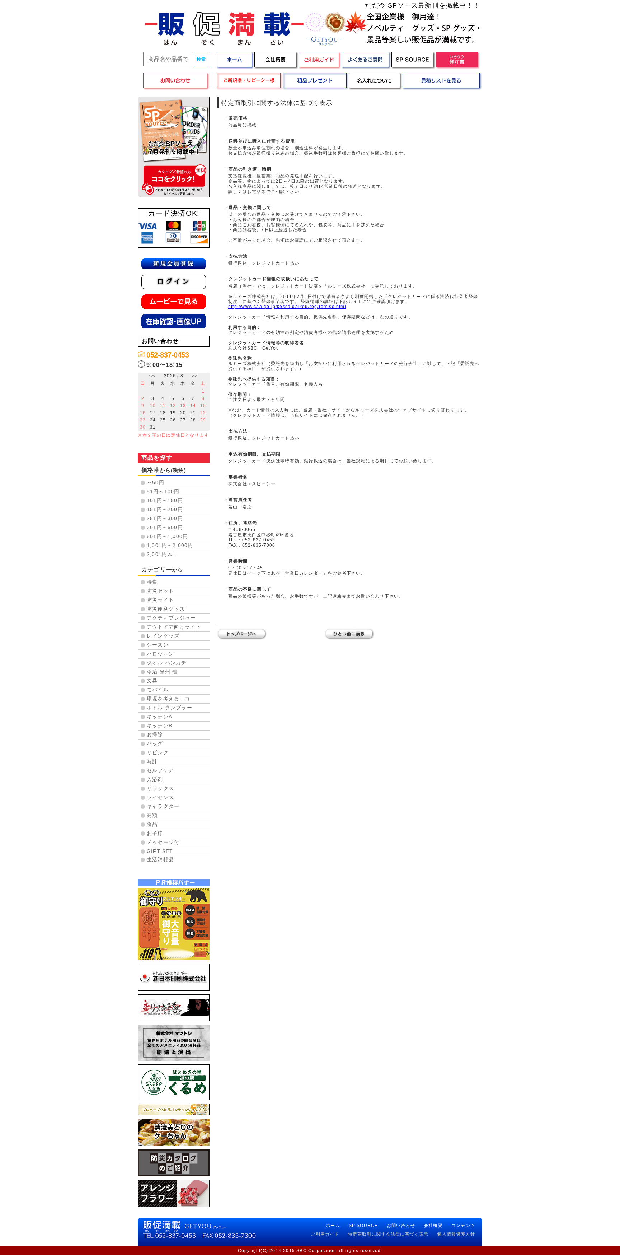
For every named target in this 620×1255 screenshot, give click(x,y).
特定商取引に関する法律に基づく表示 (388, 1234)
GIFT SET (160, 851)
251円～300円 (165, 518)
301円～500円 (165, 527)
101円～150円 (165, 500)
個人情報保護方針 (456, 1234)
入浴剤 (155, 779)
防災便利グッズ (166, 609)
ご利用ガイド (325, 1234)
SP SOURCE (363, 1225)
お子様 (155, 833)
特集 (152, 582)
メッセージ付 (163, 842)
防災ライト (160, 600)
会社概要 (433, 1225)
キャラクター (163, 806)
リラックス (160, 788)
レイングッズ (163, 636)
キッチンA (159, 716)
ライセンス (160, 797)
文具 (152, 681)
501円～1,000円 (167, 536)
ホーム (333, 1225)
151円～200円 (165, 509)
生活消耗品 (160, 859)
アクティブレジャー (171, 618)
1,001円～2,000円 (170, 545)
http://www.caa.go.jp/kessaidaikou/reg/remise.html (287, 306)
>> (195, 375)
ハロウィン (160, 654)
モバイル (158, 689)
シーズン (158, 645)
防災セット (160, 591)
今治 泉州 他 (162, 672)
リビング (158, 752)
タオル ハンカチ (167, 663)
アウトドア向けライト (174, 627)
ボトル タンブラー (169, 707)
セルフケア (160, 770)
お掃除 (155, 734)
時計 (152, 761)
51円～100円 (163, 491)
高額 (152, 815)
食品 (152, 824)
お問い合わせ (401, 1225)
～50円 (155, 482)
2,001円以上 (162, 554)
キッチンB (159, 725)
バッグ (155, 743)
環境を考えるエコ (169, 698)
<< (152, 375)
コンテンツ (463, 1225)
